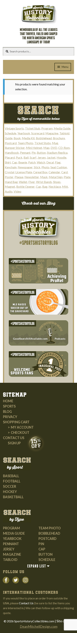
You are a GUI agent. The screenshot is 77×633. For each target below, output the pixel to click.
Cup (38, 186)
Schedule (10, 133)
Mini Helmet (34, 147)
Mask (44, 177)
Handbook (12, 152)
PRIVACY (10, 417)
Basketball (13, 497)
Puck (19, 157)
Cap (14, 162)
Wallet (23, 182)
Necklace (55, 186)
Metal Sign (56, 177)
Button (41, 152)
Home (8, 401)
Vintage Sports (14, 128)
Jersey (42, 157)
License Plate (23, 172)
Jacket (51, 157)
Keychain (11, 167)
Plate (67, 177)
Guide (9, 138)
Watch (41, 162)
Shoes (57, 182)
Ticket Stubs (42, 143)
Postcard (11, 143)
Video (17, 191)
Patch (32, 162)
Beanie (22, 162)
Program (47, 128)
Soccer (9, 486)
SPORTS (9, 406)
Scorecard (37, 133)
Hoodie (61, 157)
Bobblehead (44, 138)
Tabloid (64, 133)
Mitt (65, 186)
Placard (10, 157)
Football (11, 481)
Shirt (8, 162)
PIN (41, 544)
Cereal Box (40, 172)
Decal (50, 162)
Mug (55, 143)
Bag (44, 186)
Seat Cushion (58, 167)
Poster (9, 177)
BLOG (7, 411)
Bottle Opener (25, 186)
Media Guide (62, 128)
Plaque (19, 177)
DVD (54, 147)
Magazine (51, 133)
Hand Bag (11, 182)
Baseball (11, 476)
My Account (22, 427)
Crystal (9, 172)
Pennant (25, 152)
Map (46, 147)
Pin (34, 152)
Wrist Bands (44, 182)
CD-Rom (64, 147)
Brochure (59, 138)
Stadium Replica (57, 152)
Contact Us (13, 438)
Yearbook (23, 133)
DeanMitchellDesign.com (38, 626)
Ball (26, 157)
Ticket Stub (32, 128)
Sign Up (14, 443)
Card (64, 172)
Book (17, 138)
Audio (9, 191)
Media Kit (28, 138)
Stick (37, 167)
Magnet (10, 186)
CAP (41, 549)
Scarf (33, 157)
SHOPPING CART (16, 422)
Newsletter (31, 177)
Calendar (54, 172)
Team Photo (25, 143)
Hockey (10, 492)
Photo (45, 167)
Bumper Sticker (15, 147)
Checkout (20, 432)
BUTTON (45, 554)
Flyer (31, 182)
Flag (58, 162)
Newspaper (25, 167)
